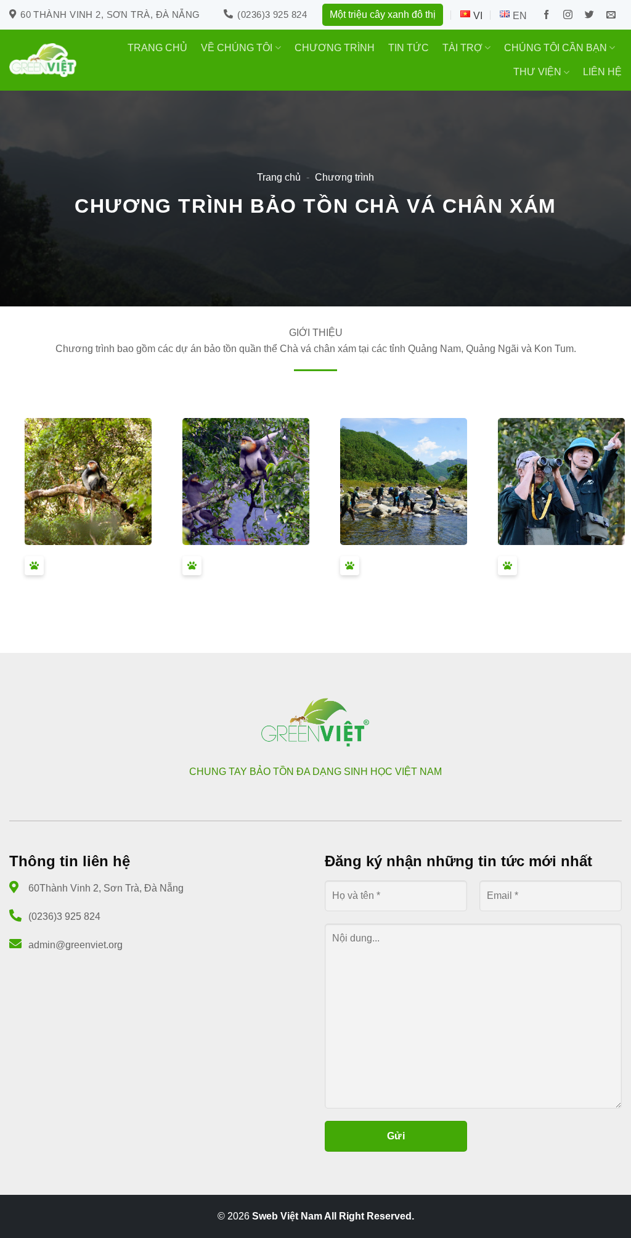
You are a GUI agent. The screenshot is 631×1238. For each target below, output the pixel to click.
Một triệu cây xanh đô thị (383, 14)
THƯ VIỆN (537, 72)
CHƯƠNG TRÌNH (335, 48)
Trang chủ (279, 177)
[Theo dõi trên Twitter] (589, 15)
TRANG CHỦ (157, 48)
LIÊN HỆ (602, 72)
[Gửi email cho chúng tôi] (611, 15)
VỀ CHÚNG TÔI (236, 48)
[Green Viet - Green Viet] (42, 59)
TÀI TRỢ (462, 48)
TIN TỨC (408, 48)
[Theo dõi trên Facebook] (546, 15)
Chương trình (344, 177)
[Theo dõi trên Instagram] (567, 15)
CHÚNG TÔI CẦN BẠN (555, 48)
